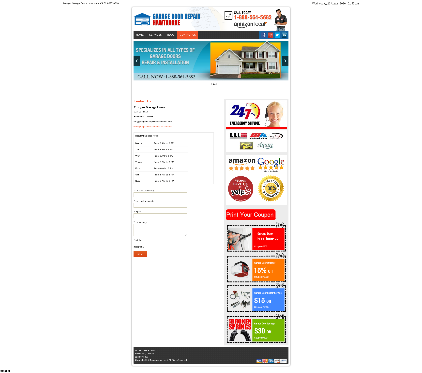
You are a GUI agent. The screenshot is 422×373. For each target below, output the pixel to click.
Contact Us (188, 34)
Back (137, 61)
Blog (170, 34)
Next (285, 61)
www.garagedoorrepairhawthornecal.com (153, 126)
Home (140, 34)
